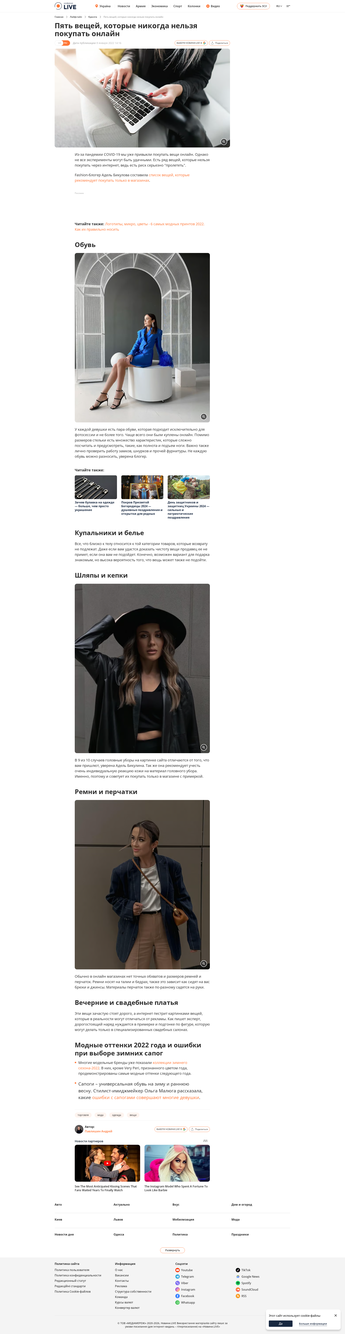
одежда (116, 1115)
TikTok (246, 1270)
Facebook (187, 1296)
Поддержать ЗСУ (256, 6)
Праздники (240, 1234)
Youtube (187, 1270)
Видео (215, 6)
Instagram (188, 1290)
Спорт (177, 6)
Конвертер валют (127, 1308)
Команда (121, 1297)
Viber (184, 1283)
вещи (133, 1115)
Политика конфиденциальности (78, 1275)
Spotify (246, 1283)
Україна (105, 6)
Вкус (175, 1205)
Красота (92, 16)
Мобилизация (183, 1219)
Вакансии (122, 1275)
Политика (180, 1234)
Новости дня (64, 1234)
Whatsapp (188, 1302)
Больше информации (313, 1323)
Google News (250, 1277)
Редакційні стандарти (70, 1286)
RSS (244, 1296)
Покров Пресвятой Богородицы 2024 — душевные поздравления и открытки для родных (142, 508)
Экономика (159, 6)
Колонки (194, 6)
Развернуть (172, 1250)
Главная (59, 16)
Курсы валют (124, 1302)
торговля (83, 1115)
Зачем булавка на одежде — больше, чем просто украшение (94, 506)
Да (280, 1324)
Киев (58, 1219)
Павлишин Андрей (98, 1131)
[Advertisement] (140, 204)
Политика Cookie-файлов (73, 1291)
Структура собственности (133, 1291)
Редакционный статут (70, 1281)
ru (278, 6)
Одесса (119, 1234)
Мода (235, 1219)
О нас (119, 1270)
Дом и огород (241, 1205)
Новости (124, 6)
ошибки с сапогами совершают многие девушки (145, 1097)
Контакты (122, 1281)
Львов (118, 1219)
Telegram (187, 1277)
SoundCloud (250, 1290)
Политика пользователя (72, 1270)
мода (100, 1115)
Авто (58, 1205)
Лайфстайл (76, 16)
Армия (141, 6)
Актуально (122, 1205)
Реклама (121, 1286)
